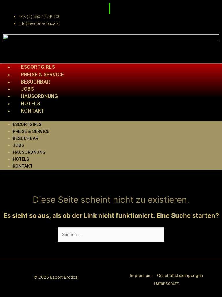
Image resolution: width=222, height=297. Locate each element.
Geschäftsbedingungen (180, 275)
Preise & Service (31, 131)
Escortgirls (38, 67)
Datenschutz (166, 283)
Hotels (21, 159)
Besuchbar (25, 138)
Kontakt (33, 111)
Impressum (141, 275)
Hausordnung (29, 152)
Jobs (18, 145)
